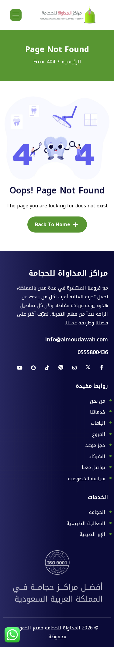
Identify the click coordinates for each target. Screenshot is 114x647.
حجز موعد (95, 445)
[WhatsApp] (60, 367)
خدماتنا (97, 412)
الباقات (98, 423)
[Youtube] (19, 367)
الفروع (98, 435)
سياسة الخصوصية (86, 479)
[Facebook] (101, 367)
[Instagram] (74, 367)
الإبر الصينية (92, 534)
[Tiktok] (47, 367)
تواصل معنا (93, 468)
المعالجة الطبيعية (86, 524)
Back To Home (52, 224)
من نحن (97, 401)
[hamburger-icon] (16, 15)
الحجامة (97, 512)
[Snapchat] (33, 367)
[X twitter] (88, 367)
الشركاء (97, 457)
